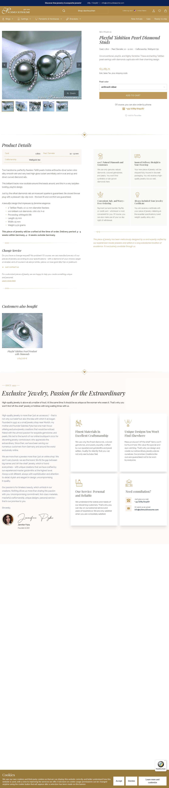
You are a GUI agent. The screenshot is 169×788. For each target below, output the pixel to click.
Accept (119, 781)
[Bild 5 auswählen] (62, 106)
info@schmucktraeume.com (113, 3)
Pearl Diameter (49, 153)
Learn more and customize (152, 781)
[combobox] (133, 87)
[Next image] (79, 65)
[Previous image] (4, 65)
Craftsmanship (10, 160)
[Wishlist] (159, 10)
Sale (148, 19)
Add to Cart (133, 95)
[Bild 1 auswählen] (8, 106)
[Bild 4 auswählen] (48, 106)
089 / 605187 (92, 3)
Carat (7, 153)
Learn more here (9, 281)
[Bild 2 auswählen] (21, 106)
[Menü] (165, 761)
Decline (131, 781)
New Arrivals (137, 19)
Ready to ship (160, 19)
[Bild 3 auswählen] (35, 106)
